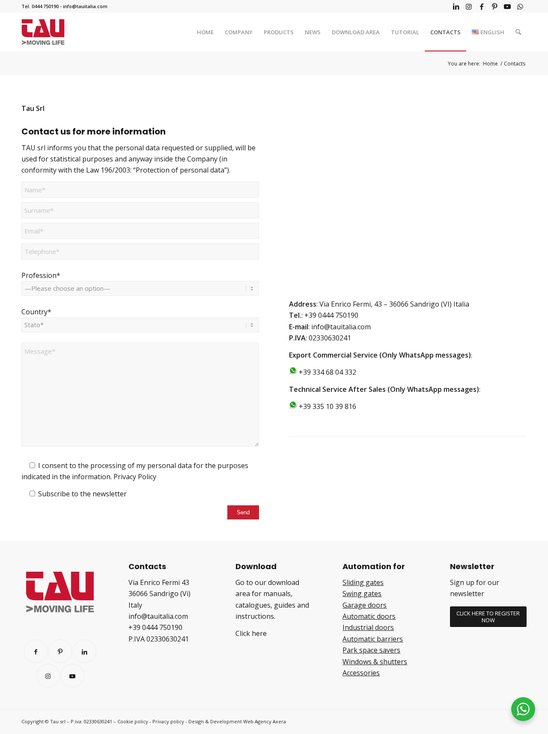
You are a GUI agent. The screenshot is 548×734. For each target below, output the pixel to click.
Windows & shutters (374, 661)
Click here (251, 633)
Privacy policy (168, 721)
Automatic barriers (372, 639)
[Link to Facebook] (481, 6)
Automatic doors (369, 616)
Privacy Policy (134, 476)
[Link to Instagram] (468, 6)
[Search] (518, 32)
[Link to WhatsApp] (520, 6)
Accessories (361, 672)
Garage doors (364, 605)
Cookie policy (132, 721)
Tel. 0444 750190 (40, 6)
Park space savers (371, 650)
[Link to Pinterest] (494, 6)
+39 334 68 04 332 (327, 372)
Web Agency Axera (264, 721)
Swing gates (361, 593)
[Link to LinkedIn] (456, 6)
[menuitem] (205, 32)
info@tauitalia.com (85, 6)
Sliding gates (363, 582)
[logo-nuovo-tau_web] (43, 32)
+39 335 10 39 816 (327, 406)
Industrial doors (368, 627)
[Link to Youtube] (507, 6)
